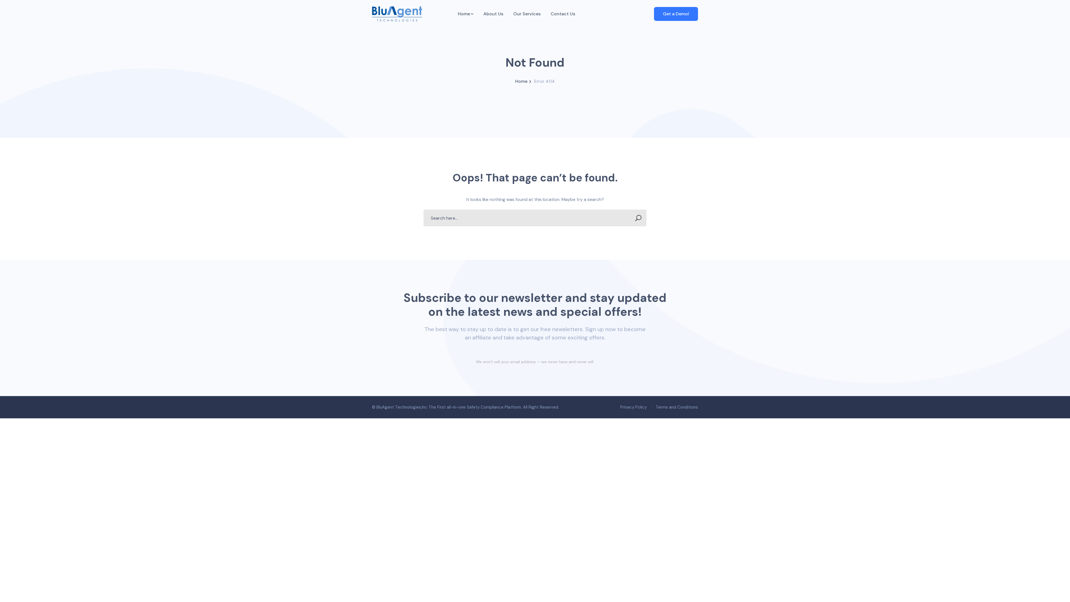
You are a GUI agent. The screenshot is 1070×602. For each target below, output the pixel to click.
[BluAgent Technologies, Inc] (397, 13)
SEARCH (638, 218)
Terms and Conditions (677, 407)
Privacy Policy (633, 407)
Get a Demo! (676, 14)
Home (521, 81)
